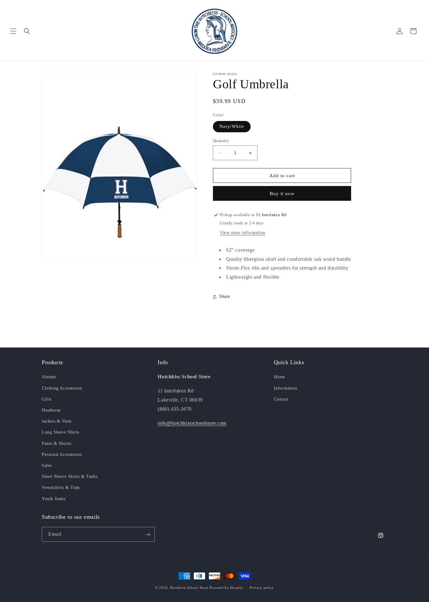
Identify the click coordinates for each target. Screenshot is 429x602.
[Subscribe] (148, 534)
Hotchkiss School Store (189, 587)
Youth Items (54, 498)
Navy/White (232, 126)
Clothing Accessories (62, 388)
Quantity (221, 140)
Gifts (47, 399)
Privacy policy (262, 587)
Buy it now (282, 193)
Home (279, 377)
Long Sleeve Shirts (60, 432)
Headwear (51, 410)
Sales (47, 465)
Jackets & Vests (57, 421)
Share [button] (224, 296)
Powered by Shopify (226, 587)
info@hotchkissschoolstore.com (192, 422)
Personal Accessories (62, 454)
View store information (242, 232)
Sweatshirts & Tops (61, 487)
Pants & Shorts (56, 443)
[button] (13, 31)
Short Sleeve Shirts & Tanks (69, 476)
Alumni (49, 377)
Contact (281, 399)
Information (285, 388)
